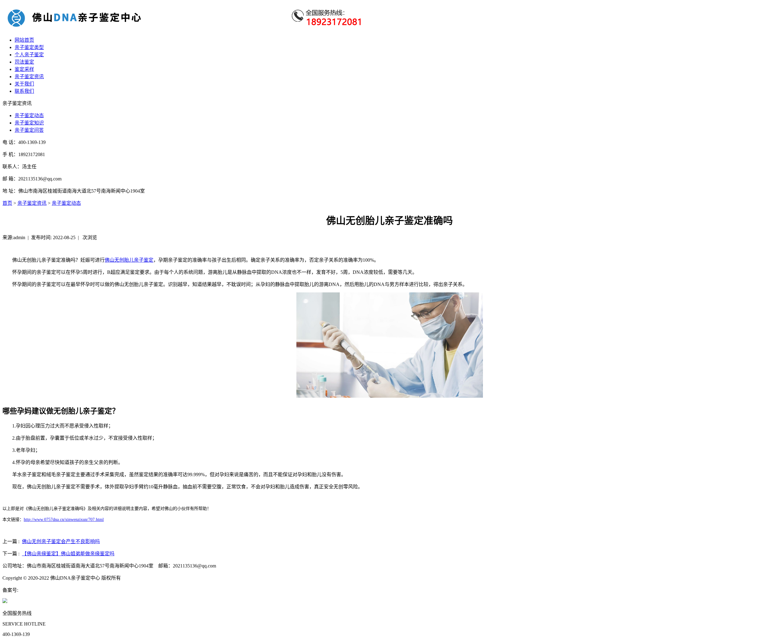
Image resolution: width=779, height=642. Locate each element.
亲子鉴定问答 (29, 130)
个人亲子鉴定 (29, 54)
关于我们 (24, 83)
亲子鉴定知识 (29, 122)
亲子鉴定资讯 (29, 76)
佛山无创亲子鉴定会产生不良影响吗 (61, 541)
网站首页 (24, 40)
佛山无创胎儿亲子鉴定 (129, 260)
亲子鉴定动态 (29, 115)
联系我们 (24, 91)
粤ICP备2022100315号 (41, 590)
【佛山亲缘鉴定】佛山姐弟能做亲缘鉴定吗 (68, 553)
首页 (7, 203)
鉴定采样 (24, 69)
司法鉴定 (24, 62)
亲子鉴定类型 (29, 47)
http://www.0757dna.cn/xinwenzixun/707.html (64, 519)
